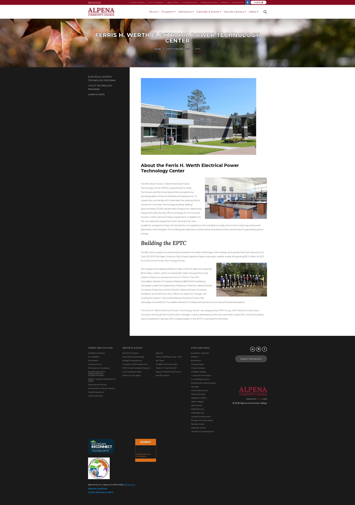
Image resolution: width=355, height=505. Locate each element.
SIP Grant (160, 360)
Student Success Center (202, 420)
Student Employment (201, 416)
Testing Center (197, 424)
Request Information (251, 359)
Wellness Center (198, 428)
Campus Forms (95, 364)
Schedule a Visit (189, 2)
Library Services (198, 394)
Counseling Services (200, 379)
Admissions (185, 11)
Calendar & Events (208, 11)
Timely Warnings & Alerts (101, 492)
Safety (253, 11)
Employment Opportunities (203, 383)
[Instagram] (258, 349)
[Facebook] (264, 349)
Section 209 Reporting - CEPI (169, 357)
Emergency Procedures (99, 368)
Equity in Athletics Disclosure (168, 372)
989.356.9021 (94, 2)
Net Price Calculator (131, 375)
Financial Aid (238, 2)
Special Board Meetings (133, 357)
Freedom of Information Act (135, 364)
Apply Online (173, 2)
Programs (167, 11)
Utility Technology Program (100, 87)
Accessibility (93, 357)
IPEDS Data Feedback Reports (136, 368)
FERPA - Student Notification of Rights (102, 380)
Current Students (137, 2)
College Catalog (198, 372)
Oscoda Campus (234, 11)
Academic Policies (96, 353)
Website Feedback (97, 488)
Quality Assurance (96, 392)
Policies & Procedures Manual (101, 388)
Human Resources (199, 390)
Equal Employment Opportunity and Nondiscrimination (96, 373)
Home (158, 49)
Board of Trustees (130, 353)
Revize (259, 399)
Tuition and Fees (95, 396)
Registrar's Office (198, 398)
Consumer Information (201, 375)
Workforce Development (202, 431)
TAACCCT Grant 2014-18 (166, 368)
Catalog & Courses (208, 2)
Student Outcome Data (166, 364)
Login (264, 399)
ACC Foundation (156, 2)
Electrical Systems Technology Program (102, 78)
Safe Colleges (197, 401)
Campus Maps (96, 94)
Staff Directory (197, 409)
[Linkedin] (252, 349)
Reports (159, 353)
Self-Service (196, 405)
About (153, 11)
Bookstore (196, 360)
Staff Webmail (197, 413)
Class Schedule (198, 368)
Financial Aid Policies (97, 384)
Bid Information (163, 375)
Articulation (93, 360)
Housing (194, 387)
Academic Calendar (200, 353)
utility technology (178, 49)
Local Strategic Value (131, 372)
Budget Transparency (132, 360)
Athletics (225, 2)
